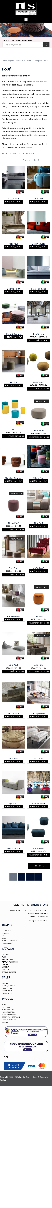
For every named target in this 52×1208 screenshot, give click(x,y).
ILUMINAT (5, 1022)
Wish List (5, 967)
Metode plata (7, 959)
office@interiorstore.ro (38, 921)
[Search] (46, 44)
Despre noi (6, 931)
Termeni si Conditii (9, 941)
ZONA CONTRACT (8, 1010)
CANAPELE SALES (8, 988)
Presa (4, 936)
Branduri (5, 933)
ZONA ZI (19, 61)
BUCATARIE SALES (8, 986)
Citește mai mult (13, 202)
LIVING (29, 61)
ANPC (6, 1057)
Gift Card (5, 970)
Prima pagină (8, 61)
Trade (4, 938)
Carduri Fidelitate (9, 972)
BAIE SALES (6, 983)
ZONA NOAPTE (7, 1007)
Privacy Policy (7, 943)
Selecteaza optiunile (39, 389)
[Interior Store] (26, 8)
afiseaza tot (39, 866)
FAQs (4, 957)
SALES (9, 993)
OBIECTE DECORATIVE (9, 1020)
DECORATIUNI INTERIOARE (11, 1017)
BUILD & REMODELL (9, 1015)
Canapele (38, 61)
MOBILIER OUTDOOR (9, 1012)
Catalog (5, 954)
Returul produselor (10, 962)
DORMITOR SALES (8, 991)
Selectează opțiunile (39, 340)
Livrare (5, 964)
